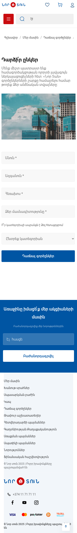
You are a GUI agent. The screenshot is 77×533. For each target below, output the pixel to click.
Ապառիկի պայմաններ (20, 443)
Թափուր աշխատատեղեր (22, 415)
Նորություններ (14, 450)
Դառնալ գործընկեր (17, 408)
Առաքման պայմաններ (20, 436)
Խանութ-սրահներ (17, 388)
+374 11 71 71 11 (24, 494)
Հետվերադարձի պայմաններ (24, 422)
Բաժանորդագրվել (38, 356)
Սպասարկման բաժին (19, 395)
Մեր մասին (12, 381)
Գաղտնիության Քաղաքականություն (30, 429)
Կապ (7, 401)
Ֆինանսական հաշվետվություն (26, 457)
